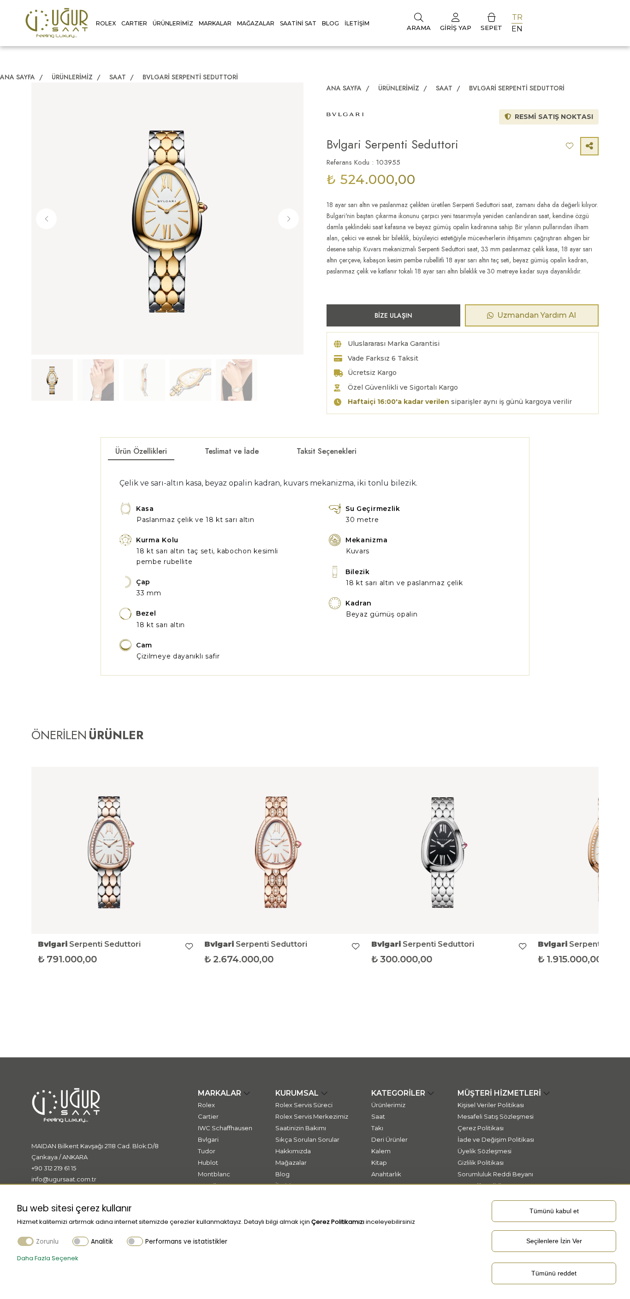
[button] (288, 218)
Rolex (106, 23)
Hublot (208, 1162)
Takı (377, 1128)
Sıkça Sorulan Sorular (307, 1139)
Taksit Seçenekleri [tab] (327, 451)
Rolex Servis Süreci (304, 1105)
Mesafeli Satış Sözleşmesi (496, 1116)
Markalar (215, 23)
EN (517, 28)
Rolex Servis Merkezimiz (311, 1116)
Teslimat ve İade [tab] (232, 451)
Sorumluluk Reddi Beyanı (495, 1174)
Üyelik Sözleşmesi (484, 1151)
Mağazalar (255, 23)
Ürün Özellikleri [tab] (141, 451)
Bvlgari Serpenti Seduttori (190, 77)
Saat (118, 77)
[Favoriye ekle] (197, 946)
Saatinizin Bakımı (300, 1128)
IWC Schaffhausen (225, 1128)
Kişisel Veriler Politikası (491, 1105)
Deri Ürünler (389, 1139)
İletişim (357, 23)
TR (517, 17)
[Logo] (57, 22)
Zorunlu (47, 1241)
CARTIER (134, 23)
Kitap (379, 1162)
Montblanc (214, 1174)
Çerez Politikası (481, 1128)
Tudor (206, 1151)
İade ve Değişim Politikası (496, 1139)
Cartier (208, 1116)
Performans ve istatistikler (186, 1241)
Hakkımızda (293, 1151)
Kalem (381, 1151)
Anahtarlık (386, 1174)
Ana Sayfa (17, 77)
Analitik (102, 1241)
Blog (330, 23)
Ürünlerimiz (173, 23)
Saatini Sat (298, 23)
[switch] (80, 1241)
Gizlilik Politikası (481, 1162)
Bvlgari (208, 1139)
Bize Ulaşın (393, 315)
